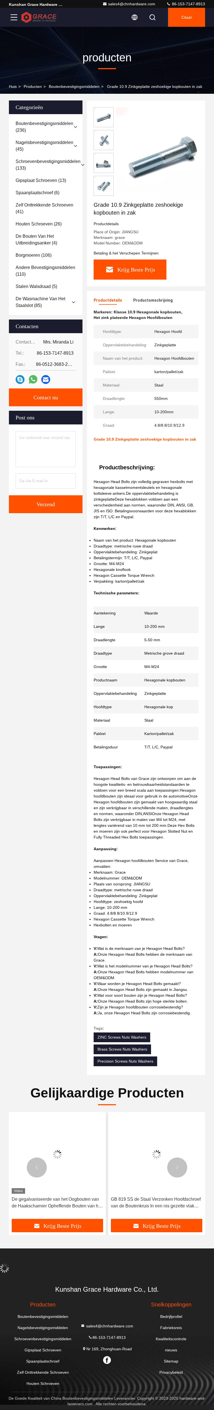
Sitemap (171, 1361)
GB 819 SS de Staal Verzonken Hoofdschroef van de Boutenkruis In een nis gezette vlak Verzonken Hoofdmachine (156, 1203)
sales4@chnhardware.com (131, 4)
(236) (44, 127)
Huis (13, 86)
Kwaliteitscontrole (171, 1339)
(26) (39, 224)
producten (33, 86)
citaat (186, 17)
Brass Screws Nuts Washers (122, 1049)
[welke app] (33, 379)
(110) (45, 271)
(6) (37, 192)
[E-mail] (45, 379)
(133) (48, 164)
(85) (40, 302)
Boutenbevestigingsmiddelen (74, 86)
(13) (41, 180)
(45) (44, 146)
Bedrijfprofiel (171, 1316)
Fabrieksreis (171, 1327)
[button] (37, 1167)
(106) (34, 255)
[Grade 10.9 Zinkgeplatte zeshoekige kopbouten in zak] (163, 154)
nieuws (171, 1350)
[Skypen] (20, 379)
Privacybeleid (171, 1372)
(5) (36, 286)
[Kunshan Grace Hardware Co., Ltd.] (38, 17)
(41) (44, 208)
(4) (36, 239)
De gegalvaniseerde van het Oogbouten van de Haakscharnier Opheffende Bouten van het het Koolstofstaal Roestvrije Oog (57, 1203)
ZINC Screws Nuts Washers (122, 1037)
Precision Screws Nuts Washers (125, 1061)
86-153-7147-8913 (188, 4)
